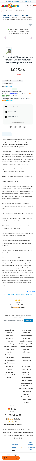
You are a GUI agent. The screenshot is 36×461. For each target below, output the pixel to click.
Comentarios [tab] (17, 134)
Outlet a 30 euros (26, 386)
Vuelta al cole (26, 369)
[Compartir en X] (15, 127)
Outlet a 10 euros (26, 380)
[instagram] (6, 414)
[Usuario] (30, 5)
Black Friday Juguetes (26, 388)
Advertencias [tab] (28, 134)
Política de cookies (26, 341)
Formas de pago (9, 344)
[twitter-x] (14, 414)
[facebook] (11, 414)
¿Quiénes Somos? (9, 363)
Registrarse (9, 372)
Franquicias (26, 349)
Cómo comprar (10, 349)
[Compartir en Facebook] (10, 127)
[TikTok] (8, 414)
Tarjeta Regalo (26, 399)
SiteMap (26, 402)
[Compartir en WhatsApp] (20, 127)
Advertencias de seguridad (26, 337)
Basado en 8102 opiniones (18, 303)
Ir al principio (31, 291)
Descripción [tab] (6, 134)
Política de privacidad (26, 344)
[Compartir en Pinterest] (24, 127)
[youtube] (20, 414)
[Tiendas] (27, 5)
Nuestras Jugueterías (26, 346)
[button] (5, 37)
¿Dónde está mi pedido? (10, 376)
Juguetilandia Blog (26, 377)
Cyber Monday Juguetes (26, 393)
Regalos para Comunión (26, 374)
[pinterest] (17, 414)
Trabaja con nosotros (10, 346)
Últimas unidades (26, 397)
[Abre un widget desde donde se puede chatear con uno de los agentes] (11, 458)
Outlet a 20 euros (26, 383)
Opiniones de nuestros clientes (9, 359)
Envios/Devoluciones (26, 355)
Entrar (10, 369)
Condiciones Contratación (26, 359)
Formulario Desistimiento (9, 353)
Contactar (9, 335)
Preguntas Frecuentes (9, 340)
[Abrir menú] (2, 10)
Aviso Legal (26, 352)
